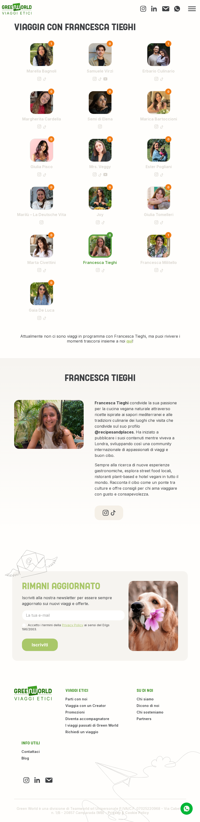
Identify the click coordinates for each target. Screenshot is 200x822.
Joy (100, 214)
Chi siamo (145, 699)
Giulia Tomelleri (158, 214)
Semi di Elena (100, 119)
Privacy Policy (72, 625)
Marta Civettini (41, 262)
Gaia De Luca (41, 310)
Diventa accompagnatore (87, 719)
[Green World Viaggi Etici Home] (17, 8)
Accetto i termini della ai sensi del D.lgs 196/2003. (66, 627)
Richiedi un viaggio (81, 732)
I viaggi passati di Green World (91, 725)
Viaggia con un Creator (85, 706)
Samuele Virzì (100, 71)
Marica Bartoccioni (158, 119)
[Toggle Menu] (192, 9)
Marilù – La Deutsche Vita (41, 214)
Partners (144, 719)
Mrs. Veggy (100, 166)
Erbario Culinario (158, 71)
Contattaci (30, 752)
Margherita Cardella (41, 119)
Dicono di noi (148, 706)
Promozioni (75, 712)
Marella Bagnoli (41, 71)
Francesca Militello (158, 262)
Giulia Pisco (41, 166)
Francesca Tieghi (100, 262)
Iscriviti (40, 644)
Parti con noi (76, 699)
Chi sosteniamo (150, 712)
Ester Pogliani (159, 166)
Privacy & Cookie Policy (128, 813)
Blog (25, 758)
